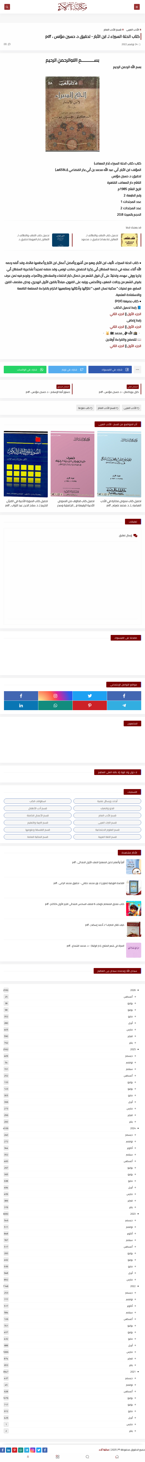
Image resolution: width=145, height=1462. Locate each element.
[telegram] (124, 705)
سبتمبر (129, 1069)
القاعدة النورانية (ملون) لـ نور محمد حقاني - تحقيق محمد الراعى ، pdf (89, 883)
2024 (133, 1128)
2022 (133, 1286)
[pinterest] (90, 705)
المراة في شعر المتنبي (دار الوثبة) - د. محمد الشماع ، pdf (95, 945)
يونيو (130, 1009)
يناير (131, 1042)
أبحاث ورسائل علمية (107, 801)
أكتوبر (130, 1148)
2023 (133, 1213)
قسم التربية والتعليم (37, 822)
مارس (129, 1029)
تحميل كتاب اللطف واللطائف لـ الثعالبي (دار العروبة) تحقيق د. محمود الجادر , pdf (33, 237)
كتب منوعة (84, 408)
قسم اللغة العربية (107, 837)
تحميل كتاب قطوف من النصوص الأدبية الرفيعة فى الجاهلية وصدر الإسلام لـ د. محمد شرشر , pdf (75, 503)
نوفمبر (129, 1062)
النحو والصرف (107, 808)
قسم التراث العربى (107, 822)
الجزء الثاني (117, 314)
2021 (133, 1371)
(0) (5, 44)
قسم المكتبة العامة (37, 837)
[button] (110, 369)
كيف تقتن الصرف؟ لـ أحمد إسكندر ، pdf (104, 925)
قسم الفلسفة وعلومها (37, 829)
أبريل (130, 1023)
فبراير (130, 1036)
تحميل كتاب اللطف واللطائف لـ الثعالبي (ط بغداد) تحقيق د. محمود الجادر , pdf (99, 237)
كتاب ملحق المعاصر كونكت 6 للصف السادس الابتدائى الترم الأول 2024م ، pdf (84, 904)
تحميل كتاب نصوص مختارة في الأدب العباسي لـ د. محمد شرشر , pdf (120, 503)
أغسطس (128, 996)
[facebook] (124, 696)
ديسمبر (129, 1056)
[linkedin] (21, 705)
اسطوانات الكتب (37, 801)
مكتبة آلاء (104, 1449)
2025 (133, 1049)
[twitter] (90, 696)
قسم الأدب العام (112, 29)
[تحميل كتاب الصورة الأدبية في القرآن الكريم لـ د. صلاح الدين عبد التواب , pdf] (26, 464)
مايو (130, 1016)
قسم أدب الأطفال (37, 808)
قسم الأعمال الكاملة (38, 815)
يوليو (130, 1003)
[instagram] (55, 696)
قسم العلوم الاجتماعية (107, 829)
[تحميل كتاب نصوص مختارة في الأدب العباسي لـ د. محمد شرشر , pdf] (119, 464)
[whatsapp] (55, 705)
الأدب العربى (132, 29)
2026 (133, 990)
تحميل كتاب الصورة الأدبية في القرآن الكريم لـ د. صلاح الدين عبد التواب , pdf (26, 503)
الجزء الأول (134, 314)
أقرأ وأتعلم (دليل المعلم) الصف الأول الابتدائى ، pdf (98, 862)
